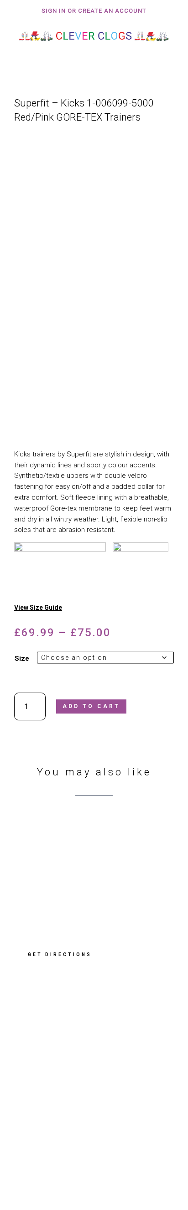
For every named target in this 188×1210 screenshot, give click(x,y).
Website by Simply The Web (64, 1175)
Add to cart (91, 706)
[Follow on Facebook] (32, 1145)
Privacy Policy (42, 1090)
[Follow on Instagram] (63, 1145)
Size (22, 658)
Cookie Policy (41, 1102)
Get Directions (60, 954)
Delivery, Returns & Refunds (64, 1078)
